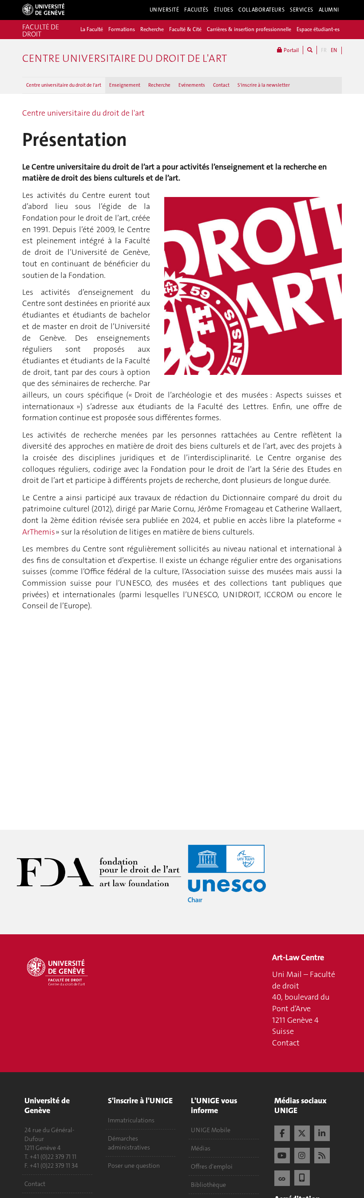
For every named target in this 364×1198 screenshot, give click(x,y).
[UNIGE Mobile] (302, 1177)
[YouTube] (282, 1154)
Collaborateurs (261, 9)
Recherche (152, 29)
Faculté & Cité (185, 29)
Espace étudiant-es (318, 29)
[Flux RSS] (322, 1154)
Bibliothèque (208, 1185)
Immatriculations (131, 1120)
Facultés (196, 9)
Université (164, 9)
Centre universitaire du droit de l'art (63, 85)
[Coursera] (282, 1177)
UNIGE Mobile (210, 1130)
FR (324, 50)
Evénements (191, 85)
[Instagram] (302, 1154)
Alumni (329, 9)
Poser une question (134, 1166)
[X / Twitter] (302, 1132)
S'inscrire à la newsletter (263, 85)
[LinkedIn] (322, 1132)
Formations (121, 29)
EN (334, 50)
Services (301, 9)
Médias (200, 1148)
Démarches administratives (129, 1142)
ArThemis (38, 532)
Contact (221, 85)
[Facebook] (282, 1132)
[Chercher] (310, 50)
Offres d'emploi (212, 1166)
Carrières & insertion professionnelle (249, 29)
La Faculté (91, 29)
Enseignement (124, 85)
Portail (290, 50)
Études (223, 9)
